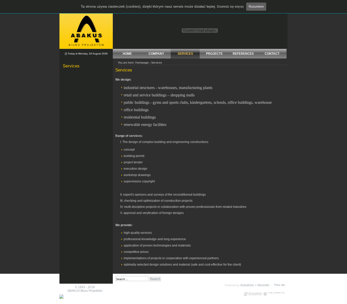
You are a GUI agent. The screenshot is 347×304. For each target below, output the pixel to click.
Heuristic (263, 285)
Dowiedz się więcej (230, 6)
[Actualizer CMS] (253, 294)
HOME (127, 53)
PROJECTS (214, 53)
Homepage (142, 62)
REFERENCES (243, 53)
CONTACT (272, 53)
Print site (279, 284)
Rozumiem (256, 6)
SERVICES (185, 53)
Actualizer (247, 285)
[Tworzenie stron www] (274, 294)
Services (156, 62)
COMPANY (156, 53)
